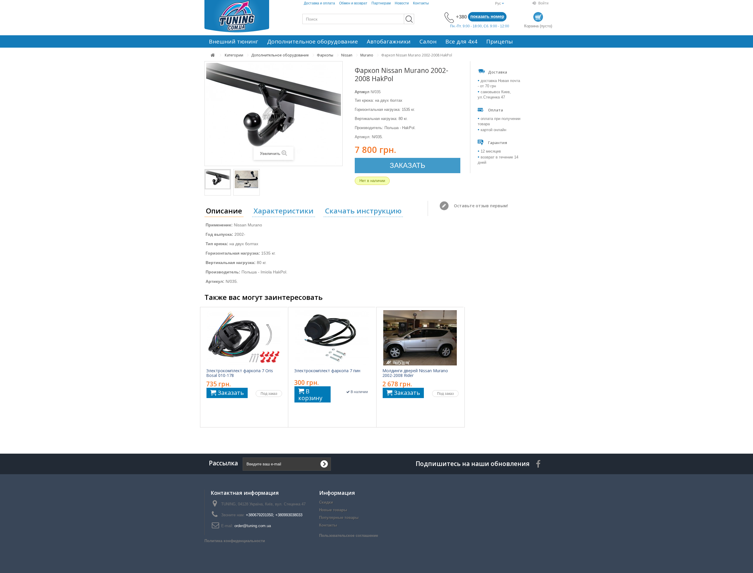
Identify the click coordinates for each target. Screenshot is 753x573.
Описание (224, 210)
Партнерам (381, 3)
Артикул (362, 92)
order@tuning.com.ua (252, 526)
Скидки (326, 502)
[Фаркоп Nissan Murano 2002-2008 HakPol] (218, 179)
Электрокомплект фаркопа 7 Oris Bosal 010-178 (239, 373)
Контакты (421, 3)
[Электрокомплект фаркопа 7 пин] (331, 337)
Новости (402, 3)
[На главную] (213, 55)
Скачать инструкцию (363, 210)
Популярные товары (339, 517)
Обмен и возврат (353, 3)
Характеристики (284, 210)
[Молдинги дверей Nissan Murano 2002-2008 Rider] (420, 337)
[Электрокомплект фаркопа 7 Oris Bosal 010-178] (243, 337)
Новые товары (333, 510)
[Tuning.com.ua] (244, 16)
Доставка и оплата (319, 3)
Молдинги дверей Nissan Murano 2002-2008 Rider (415, 373)
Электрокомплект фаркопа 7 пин (327, 370)
